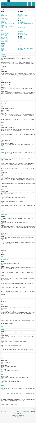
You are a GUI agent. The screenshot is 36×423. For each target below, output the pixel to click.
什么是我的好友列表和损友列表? (22, 27)
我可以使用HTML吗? (3, 45)
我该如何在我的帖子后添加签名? (5, 33)
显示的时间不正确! (3, 24)
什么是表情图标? (3, 46)
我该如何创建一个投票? (4, 34)
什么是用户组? (20, 14)
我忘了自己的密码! (3, 17)
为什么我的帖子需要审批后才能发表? (5, 40)
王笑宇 (19, 416)
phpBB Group (10, 388)
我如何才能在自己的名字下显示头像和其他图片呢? (7, 26)
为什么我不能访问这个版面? (4, 36)
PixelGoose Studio (21, 417)
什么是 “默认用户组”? (21, 17)
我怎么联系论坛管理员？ (21, 49)
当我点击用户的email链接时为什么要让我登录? (7, 28)
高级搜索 (9, 1)
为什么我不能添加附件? (4, 37)
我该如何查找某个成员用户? (21, 33)
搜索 (7, 1)
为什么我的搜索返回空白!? (21, 32)
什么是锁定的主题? (3, 50)
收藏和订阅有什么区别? (21, 37)
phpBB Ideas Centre (23, 393)
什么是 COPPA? (3, 13)
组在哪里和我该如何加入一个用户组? (23, 15)
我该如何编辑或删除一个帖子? (5, 32)
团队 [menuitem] (21, 411)
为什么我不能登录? (3, 16)
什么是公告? (2, 48)
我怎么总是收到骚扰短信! (21, 22)
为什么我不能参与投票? (4, 35)
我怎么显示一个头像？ (4, 27)
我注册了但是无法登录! (4, 15)
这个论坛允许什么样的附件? (21, 43)
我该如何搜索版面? (20, 31)
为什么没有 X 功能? (20, 47)
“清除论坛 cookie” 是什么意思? (5, 19)
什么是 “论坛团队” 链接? (21, 18)
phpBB (12, 415)
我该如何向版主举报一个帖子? (5, 39)
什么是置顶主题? (3, 49)
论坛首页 (5, 6)
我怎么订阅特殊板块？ (21, 39)
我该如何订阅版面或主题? (21, 38)
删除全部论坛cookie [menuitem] (26, 411)
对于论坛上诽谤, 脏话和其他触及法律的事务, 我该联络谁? (25, 48)
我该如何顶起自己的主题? (4, 41)
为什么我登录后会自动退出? (4, 18)
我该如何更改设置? (3, 22)
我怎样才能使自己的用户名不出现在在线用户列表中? (7, 23)
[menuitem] (29, 4)
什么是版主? (19, 13)
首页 (2, 6)
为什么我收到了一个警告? (4, 38)
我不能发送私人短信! (21, 21)
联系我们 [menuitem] (18, 411)
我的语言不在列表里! (3, 25)
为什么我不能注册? (3, 14)
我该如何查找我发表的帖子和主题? (22, 34)
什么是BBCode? (3, 44)
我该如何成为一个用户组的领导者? (22, 16)
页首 (2, 59)
